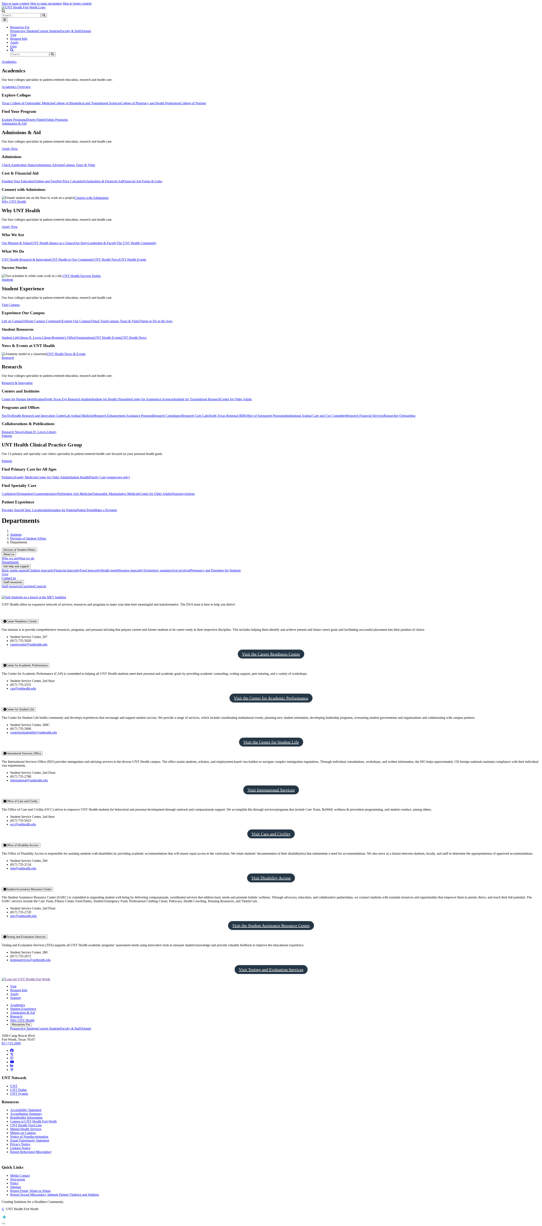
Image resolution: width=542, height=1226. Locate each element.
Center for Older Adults (236, 399)
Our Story (81, 243)
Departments (10, 562)
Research (16, 1016)
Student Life (10, 337)
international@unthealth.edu (29, 780)
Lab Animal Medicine (79, 415)
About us (8, 554)
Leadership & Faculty (102, 243)
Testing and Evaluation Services (26, 936)
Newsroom (17, 1179)
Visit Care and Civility (271, 834)
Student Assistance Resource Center (28, 889)
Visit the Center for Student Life (271, 742)
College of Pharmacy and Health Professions (150, 103)
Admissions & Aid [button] (14, 123)
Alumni (86, 31)
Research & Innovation (17, 383)
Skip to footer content (77, 3)
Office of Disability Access (22, 845)
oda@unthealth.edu (23, 868)
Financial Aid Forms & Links (142, 181)
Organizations (84, 337)
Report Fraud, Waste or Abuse (30, 1191)
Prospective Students (24, 31)
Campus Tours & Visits (79, 165)
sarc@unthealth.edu (23, 916)
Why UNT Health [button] (14, 201)
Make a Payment (105, 510)
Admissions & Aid (22, 1012)
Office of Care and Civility (22, 801)
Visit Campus (11, 305)
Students (16, 534)
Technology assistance (158, 570)
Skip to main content (15, 3)
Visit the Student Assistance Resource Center (271, 925)
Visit (13, 35)
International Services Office (23, 753)
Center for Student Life (20, 709)
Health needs (109, 570)
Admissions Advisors (50, 165)
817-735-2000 (11, 1043)
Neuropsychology (183, 494)
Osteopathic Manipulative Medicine (116, 494)
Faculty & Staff (70, 31)
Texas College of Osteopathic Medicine (28, 103)
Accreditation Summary (26, 1114)
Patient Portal (85, 510)
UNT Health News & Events (66, 354)
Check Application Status (19, 165)
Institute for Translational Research (197, 399)
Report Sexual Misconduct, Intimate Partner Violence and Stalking (54, 1194)
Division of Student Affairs (28, 538)
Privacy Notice (20, 1144)
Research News (12, 432)
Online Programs (56, 119)
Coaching (27, 586)
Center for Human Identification (23, 399)
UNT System (19, 1093)
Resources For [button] (19, 27)
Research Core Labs (195, 415)
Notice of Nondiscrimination (29, 1136)
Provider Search (12, 510)
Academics (17, 1005)
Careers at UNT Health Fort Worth (33, 1121)
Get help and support (16, 566)
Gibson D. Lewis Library (35, 337)
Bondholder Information (26, 1117)
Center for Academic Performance (27, 665)
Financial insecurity (67, 570)
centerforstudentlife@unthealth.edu (33, 732)
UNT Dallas (18, 1090)
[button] (3, 11)
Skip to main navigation (46, 3)
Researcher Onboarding (399, 415)
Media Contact (20, 1175)
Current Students (49, 31)
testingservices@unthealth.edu (30, 960)
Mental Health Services (25, 1129)
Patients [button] (7, 436)
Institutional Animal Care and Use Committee (315, 415)
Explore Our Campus (76, 321)
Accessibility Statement (25, 1110)
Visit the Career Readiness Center (271, 654)
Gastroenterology (45, 494)
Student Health (79, 477)
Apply (14, 42)
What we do (26, 558)
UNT (13, 1086)
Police (14, 1183)
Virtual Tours (99, 321)
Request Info (18, 38)
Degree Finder (35, 119)
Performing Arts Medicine (74, 494)
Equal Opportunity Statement (29, 1140)
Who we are (10, 558)
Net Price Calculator (70, 181)
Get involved (181, 570)
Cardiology (9, 494)
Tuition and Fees (46, 181)
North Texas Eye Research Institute (68, 399)
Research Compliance (167, 415)
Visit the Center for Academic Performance (271, 698)
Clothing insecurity (41, 570)
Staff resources (12, 582)
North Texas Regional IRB (227, 415)
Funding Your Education (18, 181)
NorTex (7, 415)
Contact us (9, 578)
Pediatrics (8, 477)
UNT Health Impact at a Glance (53, 243)
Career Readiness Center (21, 621)
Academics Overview (16, 87)
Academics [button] (9, 61)
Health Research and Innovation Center (38, 415)
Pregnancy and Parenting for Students (215, 570)
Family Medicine (26, 477)
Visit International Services (271, 790)
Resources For (21, 1024)
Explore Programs (14, 119)
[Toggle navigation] (5, 20)
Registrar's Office (63, 337)
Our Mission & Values (17, 243)
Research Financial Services (365, 415)
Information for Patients (61, 510)
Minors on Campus (23, 1133)
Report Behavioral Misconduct (30, 1152)
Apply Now (10, 148)
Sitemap (15, 1187)
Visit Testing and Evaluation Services (271, 969)
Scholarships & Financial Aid (103, 181)
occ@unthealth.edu (23, 824)
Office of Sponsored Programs (265, 415)
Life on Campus (12, 321)
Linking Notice (20, 1148)
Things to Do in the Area (155, 321)
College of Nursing (193, 103)
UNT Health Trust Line (26, 1125)
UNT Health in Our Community (72, 259)
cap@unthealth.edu (23, 688)
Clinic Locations (34, 510)
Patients (7, 461)
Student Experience (23, 1009)
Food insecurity (90, 570)
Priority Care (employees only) (109, 477)
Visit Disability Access (271, 878)
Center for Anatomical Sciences (153, 399)
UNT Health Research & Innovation (26, 259)
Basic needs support (15, 570)
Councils (40, 586)
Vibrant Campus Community (42, 321)
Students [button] (7, 279)
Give (13, 46)
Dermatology (25, 494)
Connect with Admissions (91, 198)
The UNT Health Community (136, 243)
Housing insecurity (130, 570)
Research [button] (8, 358)
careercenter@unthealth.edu (28, 644)
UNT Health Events (132, 259)
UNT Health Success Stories (81, 276)
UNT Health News (106, 259)
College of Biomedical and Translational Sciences (87, 103)
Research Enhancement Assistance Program (123, 415)
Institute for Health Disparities (112, 399)
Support (15, 998)
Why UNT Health (22, 1020)
